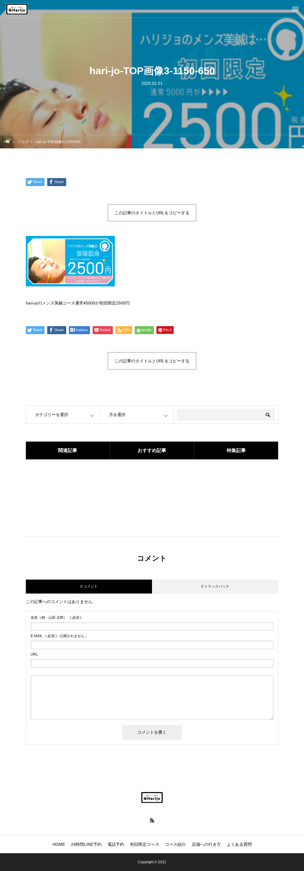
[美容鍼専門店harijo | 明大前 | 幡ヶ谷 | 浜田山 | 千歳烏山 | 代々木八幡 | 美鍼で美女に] (152, 797)
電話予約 (115, 844)
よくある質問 (239, 844)
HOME (59, 844)
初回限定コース (144, 844)
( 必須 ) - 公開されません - (59, 636)
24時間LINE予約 (86, 844)
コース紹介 (175, 844)
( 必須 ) (56, 617)
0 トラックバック (215, 586)
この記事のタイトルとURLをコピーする (152, 212)
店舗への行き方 (206, 844)
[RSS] (152, 820)
